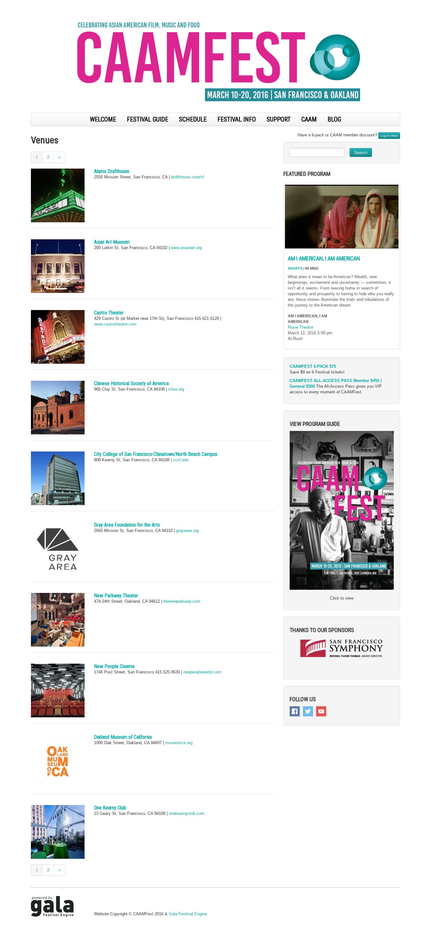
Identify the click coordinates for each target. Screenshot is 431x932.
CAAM (309, 119)
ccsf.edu (181, 459)
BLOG (334, 119)
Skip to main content (19, 3)
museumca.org (178, 742)
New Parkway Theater (116, 596)
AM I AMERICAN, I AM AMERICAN (324, 258)
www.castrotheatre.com (115, 324)
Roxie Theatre (300, 327)
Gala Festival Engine (188, 913)
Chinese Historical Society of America (131, 383)
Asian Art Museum (112, 242)
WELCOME (103, 119)
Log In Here (389, 135)
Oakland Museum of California (123, 737)
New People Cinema (114, 666)
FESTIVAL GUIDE (147, 119)
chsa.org (176, 389)
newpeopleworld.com (201, 672)
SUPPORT (279, 119)
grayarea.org (187, 530)
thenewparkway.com (181, 601)
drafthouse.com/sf (187, 177)
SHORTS (295, 268)
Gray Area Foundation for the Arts (127, 525)
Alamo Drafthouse (111, 171)
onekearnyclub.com (186, 813)
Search (360, 152)
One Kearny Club (110, 808)
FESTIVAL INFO (236, 119)
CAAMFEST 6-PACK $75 (313, 366)
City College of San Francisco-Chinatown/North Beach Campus (155, 454)
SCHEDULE (193, 119)
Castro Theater (109, 313)
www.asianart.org (186, 247)
